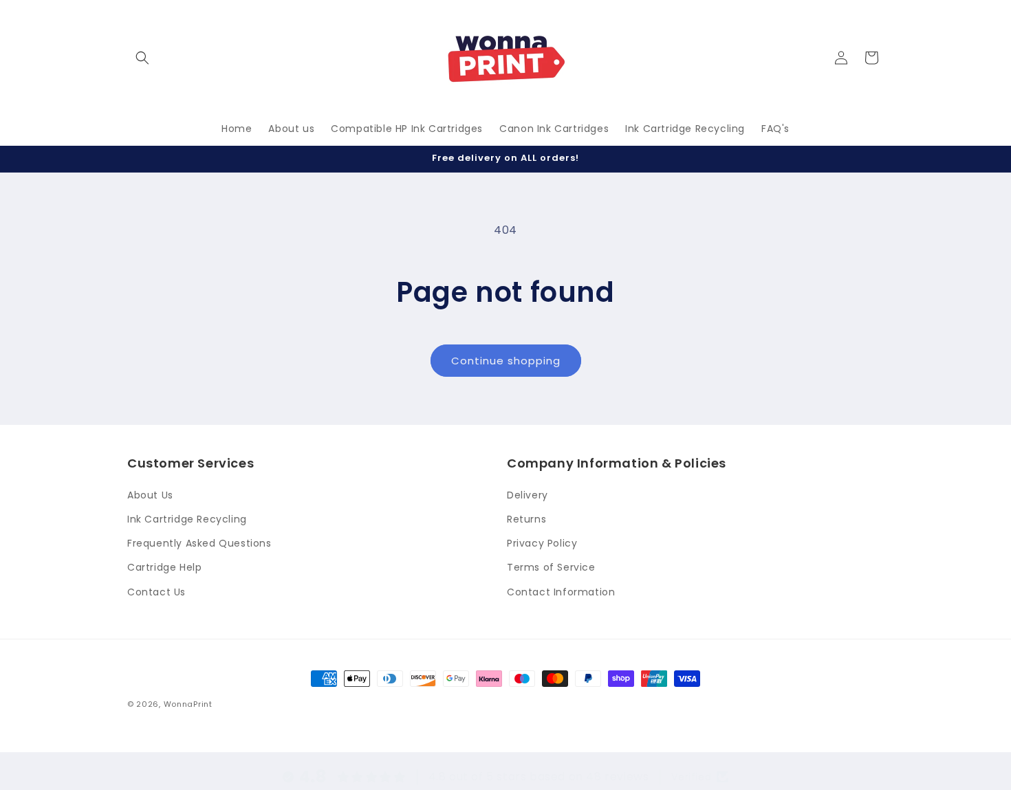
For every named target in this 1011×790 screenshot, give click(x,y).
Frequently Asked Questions (199, 543)
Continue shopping (506, 360)
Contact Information (561, 592)
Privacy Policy (542, 543)
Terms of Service (551, 567)
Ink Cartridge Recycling (187, 519)
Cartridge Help (164, 567)
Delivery (527, 495)
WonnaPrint (188, 704)
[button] (142, 58)
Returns (526, 519)
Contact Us (156, 592)
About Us (150, 495)
